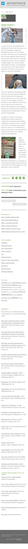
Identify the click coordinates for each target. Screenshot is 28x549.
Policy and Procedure (8, 263)
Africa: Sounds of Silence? (9, 226)
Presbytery (4, 292)
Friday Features (6, 257)
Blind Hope (4, 382)
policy (23, 289)
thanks (9, 298)
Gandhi (3, 117)
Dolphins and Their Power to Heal (12, 464)
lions (10, 289)
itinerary (9, 287)
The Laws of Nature (7, 457)
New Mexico (15, 289)
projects (10, 292)
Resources (4, 266)
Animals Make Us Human (9, 373)
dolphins (14, 285)
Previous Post (8, 201)
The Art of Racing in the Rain (10, 396)
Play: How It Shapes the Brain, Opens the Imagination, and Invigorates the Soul (13, 323)
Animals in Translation (8, 405)
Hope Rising (5, 389)
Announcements (6, 245)
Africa (10, 283)
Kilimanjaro (15, 287)
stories (19, 295)
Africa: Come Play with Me (9, 223)
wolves (20, 298)
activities (4, 283)
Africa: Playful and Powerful (10, 217)
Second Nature (6, 450)
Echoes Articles (6, 251)
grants (20, 285)
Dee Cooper (7, 27)
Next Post (19, 204)
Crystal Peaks (17, 190)
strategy (4, 298)
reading (14, 292)
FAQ (2, 254)
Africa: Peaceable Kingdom (9, 220)
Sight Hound (5, 419)
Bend (10, 190)
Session (14, 295)
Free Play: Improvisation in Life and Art (13, 354)
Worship (4, 300)
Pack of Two (5, 426)
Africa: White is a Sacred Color (11, 228)
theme (10, 192)
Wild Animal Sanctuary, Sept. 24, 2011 (13, 231)
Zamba (3, 443)
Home (2, 12)
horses (24, 190)
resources (21, 292)
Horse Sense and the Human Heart (12, 364)
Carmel (23, 283)
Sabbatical (4, 192)
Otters (19, 289)
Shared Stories (6, 269)
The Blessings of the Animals (10, 433)
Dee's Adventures (15, 186)
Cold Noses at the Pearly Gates (10, 412)
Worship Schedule (7, 271)
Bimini (18, 283)
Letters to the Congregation (10, 260)
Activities (4, 243)
